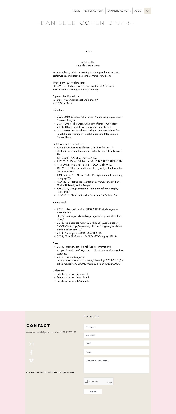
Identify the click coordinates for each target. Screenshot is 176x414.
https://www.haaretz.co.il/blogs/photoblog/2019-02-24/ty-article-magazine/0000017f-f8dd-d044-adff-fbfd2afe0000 (90, 262)
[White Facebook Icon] (31, 352)
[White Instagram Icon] (31, 344)
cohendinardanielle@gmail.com (40, 332)
